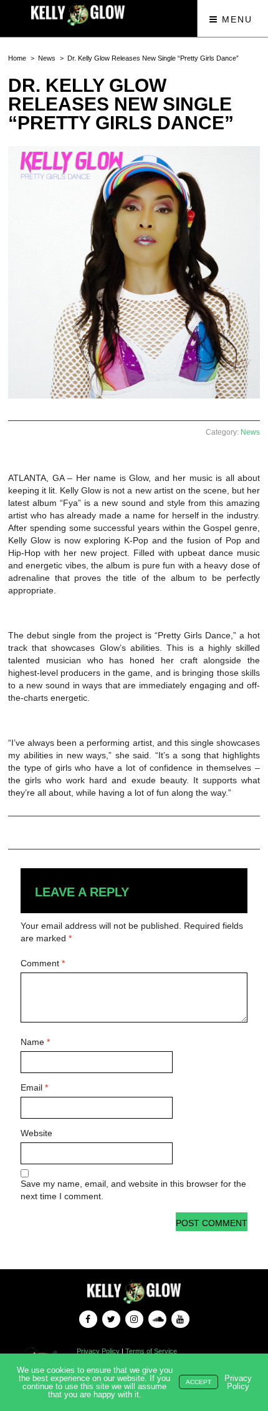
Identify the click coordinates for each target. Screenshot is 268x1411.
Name (35, 1042)
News (46, 58)
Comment (43, 963)
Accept (198, 1382)
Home (17, 58)
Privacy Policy (98, 1351)
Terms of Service (151, 1351)
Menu (235, 19)
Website (36, 1133)
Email (34, 1087)
